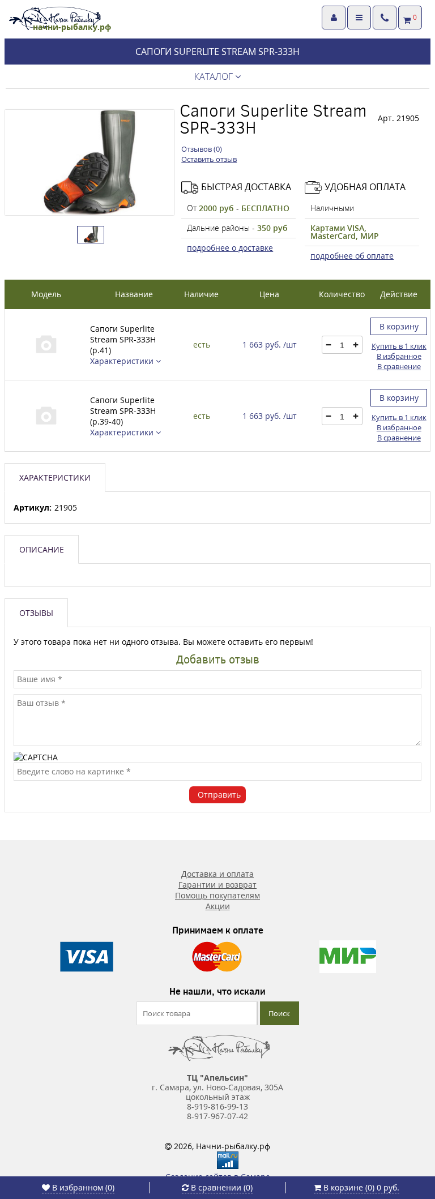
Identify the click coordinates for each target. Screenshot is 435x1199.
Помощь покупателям (217, 895)
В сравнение (399, 366)
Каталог (214, 76)
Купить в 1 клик (399, 346)
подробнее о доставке (230, 247)
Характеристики (123, 361)
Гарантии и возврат (217, 884)
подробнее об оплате (352, 255)
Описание (41, 549)
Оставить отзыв (209, 159)
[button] (355, 344)
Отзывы (36, 612)
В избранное (399, 356)
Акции (218, 906)
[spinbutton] (342, 345)
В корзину (399, 326)
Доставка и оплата (217, 873)
